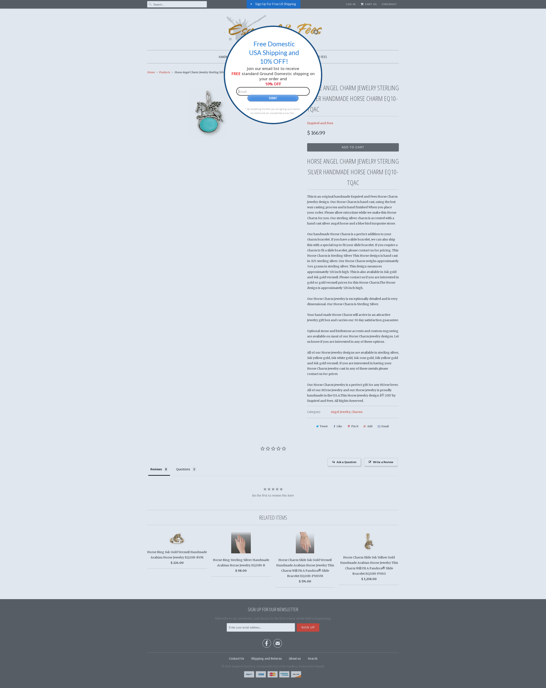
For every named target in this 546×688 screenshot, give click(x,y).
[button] (315, 32)
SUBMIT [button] (273, 98)
